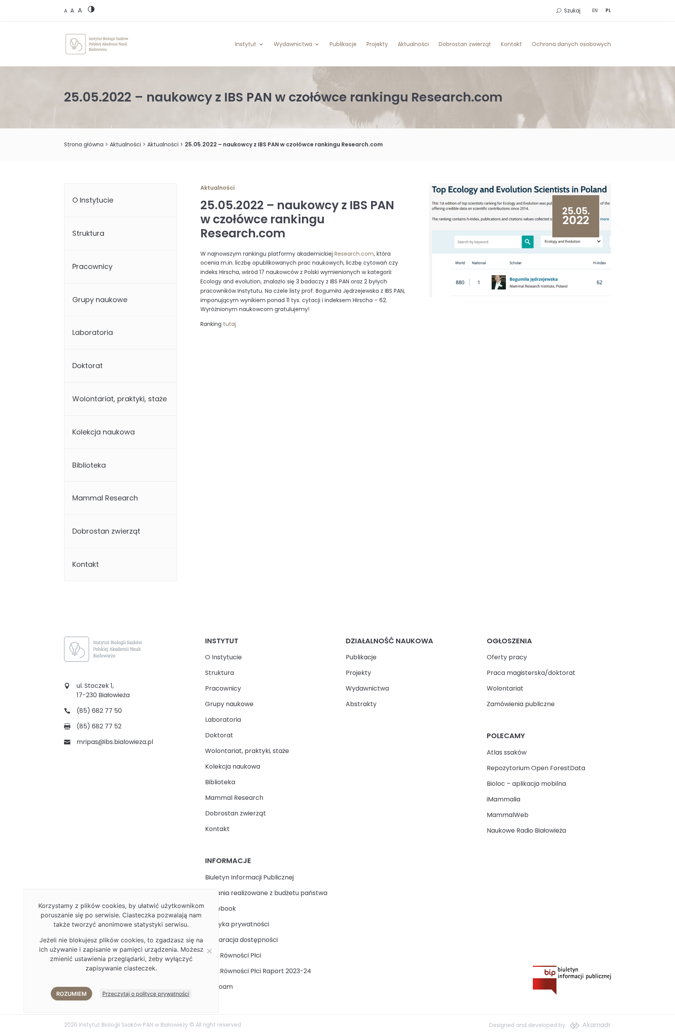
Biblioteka (89, 465)
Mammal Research (105, 498)
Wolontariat (505, 688)
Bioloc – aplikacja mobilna (526, 783)
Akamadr (596, 1024)
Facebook (220, 908)
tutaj (229, 324)
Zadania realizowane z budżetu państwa (266, 892)
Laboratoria (92, 332)
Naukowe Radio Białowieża (526, 830)
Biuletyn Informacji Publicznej (249, 877)
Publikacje (343, 44)
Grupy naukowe (99, 299)
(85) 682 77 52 (99, 726)
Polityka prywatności (237, 924)
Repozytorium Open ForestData (536, 768)
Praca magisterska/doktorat (531, 672)
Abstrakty (361, 704)
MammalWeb (508, 814)
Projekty (377, 44)
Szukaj (572, 10)
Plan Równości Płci (233, 955)
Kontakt (511, 44)
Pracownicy (92, 266)
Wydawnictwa (293, 44)
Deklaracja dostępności (241, 939)
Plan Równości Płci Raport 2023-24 (258, 971)
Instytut (245, 44)
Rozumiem (71, 993)
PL (608, 10)
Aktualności (413, 44)
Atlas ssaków (507, 752)
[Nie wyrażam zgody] (209, 951)
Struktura (88, 233)
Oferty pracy (507, 657)
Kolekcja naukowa (103, 432)
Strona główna (84, 144)
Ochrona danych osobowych (571, 44)
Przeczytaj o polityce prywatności (145, 993)
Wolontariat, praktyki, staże (119, 399)
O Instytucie (92, 200)
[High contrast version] (91, 10)
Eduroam (219, 986)
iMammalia (503, 799)
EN (595, 10)
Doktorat (87, 365)
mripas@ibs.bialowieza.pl (115, 741)
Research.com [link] (354, 254)
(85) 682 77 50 (99, 710)
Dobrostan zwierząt (465, 44)
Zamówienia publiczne (521, 704)
